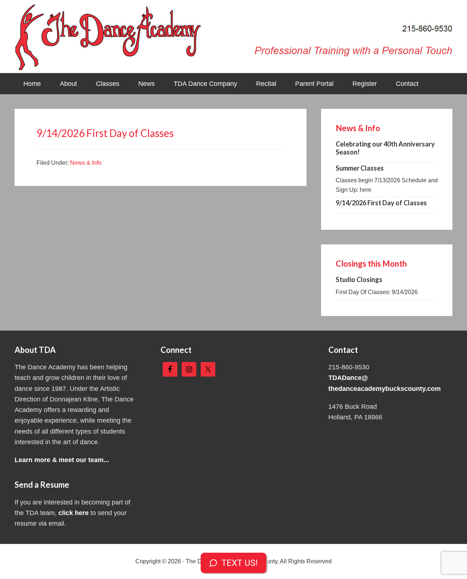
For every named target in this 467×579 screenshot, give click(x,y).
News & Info (85, 163)
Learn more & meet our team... (62, 460)
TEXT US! (239, 563)
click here (73, 513)
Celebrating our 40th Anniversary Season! (385, 148)
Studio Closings (359, 279)
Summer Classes (360, 168)
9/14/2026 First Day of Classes (381, 203)
